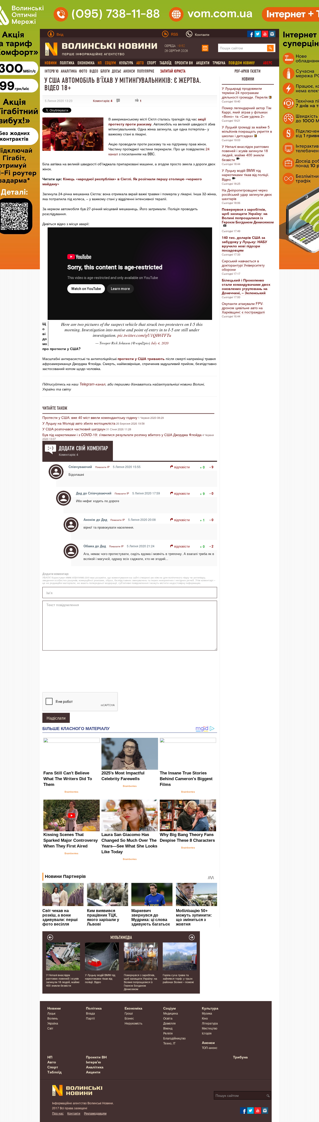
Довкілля (169, 1023)
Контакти (73, 1113)
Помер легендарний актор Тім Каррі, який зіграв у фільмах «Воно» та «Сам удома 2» (246, 112)
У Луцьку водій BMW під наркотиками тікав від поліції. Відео (245, 175)
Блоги (105, 71)
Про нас (58, 1113)
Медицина (170, 1013)
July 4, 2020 (159, 343)
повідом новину (242, 63)
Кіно (205, 1018)
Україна (52, 1023)
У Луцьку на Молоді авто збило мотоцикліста (78, 423)
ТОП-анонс (209, 1047)
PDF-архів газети (247, 71)
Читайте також (54, 408)
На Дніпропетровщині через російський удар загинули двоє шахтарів (247, 194)
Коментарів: (102, 100)
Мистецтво (209, 1028)
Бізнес (129, 1018)
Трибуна (219, 63)
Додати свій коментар (83, 448)
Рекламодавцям (95, 1113)
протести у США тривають (141, 358)
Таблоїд (165, 63)
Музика (207, 1013)
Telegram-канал (92, 383)
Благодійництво (174, 1038)
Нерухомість (133, 1023)
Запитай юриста (172, 71)
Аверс (267, 63)
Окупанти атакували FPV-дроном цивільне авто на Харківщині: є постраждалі (243, 307)
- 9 (211, 467)
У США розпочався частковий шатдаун (73, 428)
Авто (51, 1061)
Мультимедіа (121, 937)
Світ (50, 1028)
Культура (126, 63)
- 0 (211, 493)
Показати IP (102, 467)
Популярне (145, 71)
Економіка (86, 63)
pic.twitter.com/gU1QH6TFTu (144, 335)
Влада (90, 1013)
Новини (248, 79)
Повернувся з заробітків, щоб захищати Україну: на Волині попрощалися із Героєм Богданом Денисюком (140, 982)
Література (210, 1023)
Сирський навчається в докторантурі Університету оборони (243, 265)
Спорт (151, 63)
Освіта (167, 1018)
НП (49, 1056)
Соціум (169, 1008)
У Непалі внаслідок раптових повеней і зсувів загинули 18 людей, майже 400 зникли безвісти (245, 153)
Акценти (202, 63)
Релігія (168, 1033)
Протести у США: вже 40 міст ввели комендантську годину (89, 417)
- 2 (211, 546)
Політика (67, 63)
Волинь (52, 1018)
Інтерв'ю (52, 71)
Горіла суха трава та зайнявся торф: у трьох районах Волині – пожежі (178, 978)
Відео (93, 71)
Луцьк (51, 1013)
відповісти (182, 467)
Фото (83, 71)
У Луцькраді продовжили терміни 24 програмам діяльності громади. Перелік (245, 92)
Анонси (129, 71)
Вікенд (167, 1028)
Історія (207, 1033)
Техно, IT (169, 1043)
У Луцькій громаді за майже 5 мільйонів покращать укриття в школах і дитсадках (247, 131)
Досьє (116, 71)
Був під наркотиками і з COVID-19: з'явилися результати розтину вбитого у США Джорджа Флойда (122, 434)
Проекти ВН (184, 63)
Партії (90, 1018)
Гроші (129, 1013)
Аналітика (69, 71)
